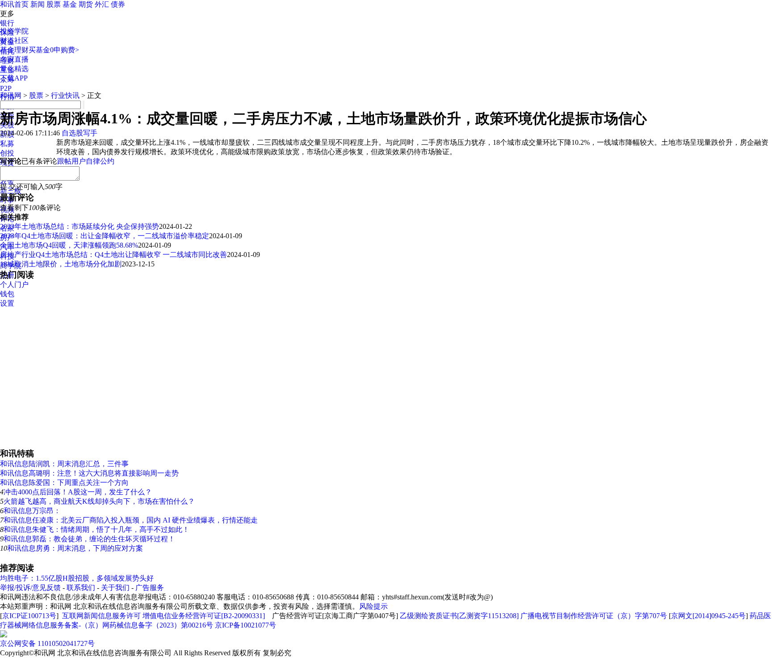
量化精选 (14, 68)
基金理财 (14, 50)
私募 (7, 144)
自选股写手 (79, 133)
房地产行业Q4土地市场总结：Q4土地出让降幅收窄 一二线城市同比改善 (113, 254)
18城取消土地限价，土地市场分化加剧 (61, 264)
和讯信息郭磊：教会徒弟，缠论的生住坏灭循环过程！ (89, 539)
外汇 (102, 4)
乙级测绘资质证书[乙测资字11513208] (459, 616)
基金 (70, 4)
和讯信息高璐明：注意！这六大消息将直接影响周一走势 (89, 473)
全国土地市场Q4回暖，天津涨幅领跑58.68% (69, 245)
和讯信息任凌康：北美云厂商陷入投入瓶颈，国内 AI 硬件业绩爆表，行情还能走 (131, 520)
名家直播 (14, 59)
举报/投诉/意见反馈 (30, 587)
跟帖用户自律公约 (85, 161)
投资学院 (14, 31)
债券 (118, 4)
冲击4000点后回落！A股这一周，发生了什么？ (78, 492)
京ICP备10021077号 (245, 625)
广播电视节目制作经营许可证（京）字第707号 (593, 616)
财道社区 (14, 40)
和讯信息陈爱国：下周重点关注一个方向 (64, 482)
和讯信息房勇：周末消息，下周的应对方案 (75, 548)
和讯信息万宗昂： (32, 510)
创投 (7, 153)
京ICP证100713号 (29, 616)
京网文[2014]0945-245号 (708, 616)
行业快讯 (65, 95)
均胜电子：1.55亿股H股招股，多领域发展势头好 (77, 578)
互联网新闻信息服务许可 (101, 616)
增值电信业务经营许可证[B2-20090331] (204, 616)
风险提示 (373, 606)
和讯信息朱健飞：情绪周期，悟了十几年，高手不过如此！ (96, 529)
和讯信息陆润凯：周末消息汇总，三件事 (64, 464)
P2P (6, 88)
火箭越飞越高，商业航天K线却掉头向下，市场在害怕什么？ (99, 501)
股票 (53, 4)
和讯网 (10, 95)
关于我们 (115, 587)
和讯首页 (14, 4)
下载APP (14, 78)
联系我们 (81, 587)
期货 (86, 4)
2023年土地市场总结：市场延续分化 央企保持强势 (79, 226)
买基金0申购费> (54, 50)
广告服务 (149, 587)
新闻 (37, 4)
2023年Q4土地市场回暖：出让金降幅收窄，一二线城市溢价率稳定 (104, 236)
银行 (7, 23)
